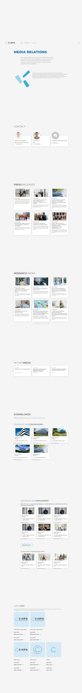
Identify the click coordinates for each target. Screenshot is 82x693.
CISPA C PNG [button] (49, 664)
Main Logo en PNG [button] (18, 634)
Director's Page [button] (26, 545)
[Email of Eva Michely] (36, 143)
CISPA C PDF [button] (49, 670)
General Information (41, 417)
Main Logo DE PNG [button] (34, 634)
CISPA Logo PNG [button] (18, 664)
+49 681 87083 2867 (19, 144)
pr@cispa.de (17, 610)
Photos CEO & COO (28, 417)
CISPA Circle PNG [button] (34, 664)
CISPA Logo (34, 417)
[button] (79, 42)
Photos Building (21, 417)
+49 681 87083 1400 (56, 143)
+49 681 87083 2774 (37, 144)
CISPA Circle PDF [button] (34, 670)
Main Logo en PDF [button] (18, 639)
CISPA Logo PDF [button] (18, 670)
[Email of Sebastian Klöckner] (19, 143)
